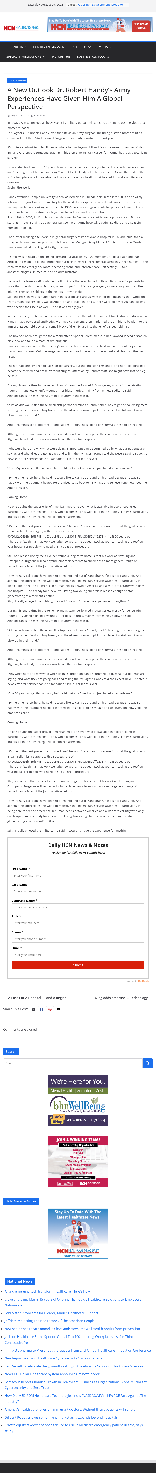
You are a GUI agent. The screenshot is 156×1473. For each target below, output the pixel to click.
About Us (80, 47)
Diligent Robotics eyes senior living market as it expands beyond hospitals (61, 1417)
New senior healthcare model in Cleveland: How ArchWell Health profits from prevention (72, 1329)
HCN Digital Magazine (49, 47)
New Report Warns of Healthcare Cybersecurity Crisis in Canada (53, 1358)
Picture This (61, 57)
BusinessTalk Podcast (94, 57)
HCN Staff (39, 115)
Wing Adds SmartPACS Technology (121, 998)
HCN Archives (16, 47)
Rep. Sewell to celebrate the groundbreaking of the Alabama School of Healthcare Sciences (74, 1366)
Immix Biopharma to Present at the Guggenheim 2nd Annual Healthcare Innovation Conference (78, 1350)
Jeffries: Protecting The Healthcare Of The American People (50, 1321)
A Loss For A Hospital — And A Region (37, 998)
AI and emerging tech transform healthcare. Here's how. (48, 1291)
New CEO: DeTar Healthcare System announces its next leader (52, 1374)
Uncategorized (17, 80)
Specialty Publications (23, 57)
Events (103, 47)
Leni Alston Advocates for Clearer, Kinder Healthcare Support (51, 1313)
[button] (89, 47)
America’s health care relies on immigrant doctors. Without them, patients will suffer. (70, 1409)
